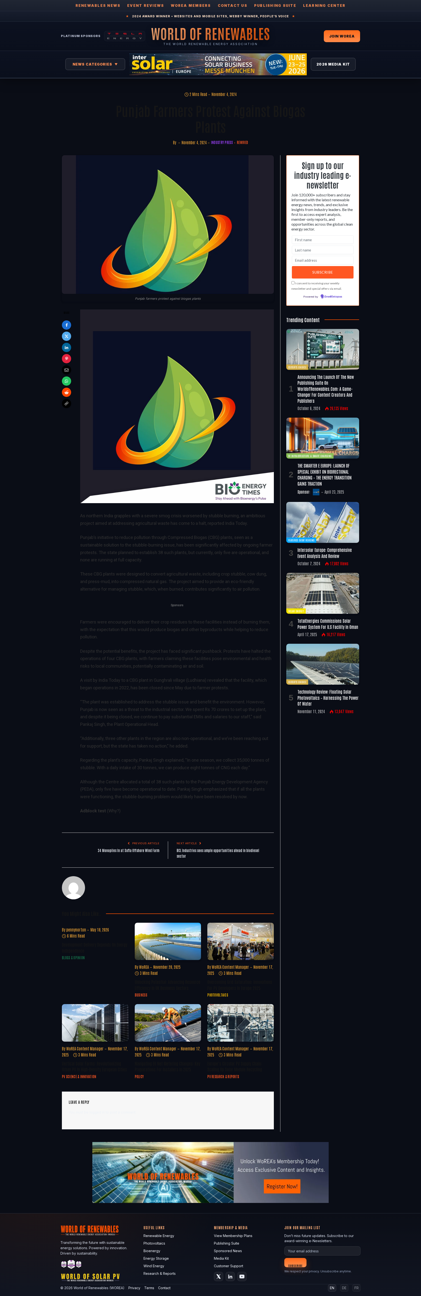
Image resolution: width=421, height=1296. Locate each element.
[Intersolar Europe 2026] (218, 64)
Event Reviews (145, 5)
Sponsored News (228, 1251)
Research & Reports (160, 1273)
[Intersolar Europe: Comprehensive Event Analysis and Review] (322, 522)
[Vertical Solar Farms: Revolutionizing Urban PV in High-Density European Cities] (95, 1022)
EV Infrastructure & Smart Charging (310, 456)
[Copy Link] (66, 403)
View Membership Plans (233, 1236)
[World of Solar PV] (90, 1278)
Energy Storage (156, 1258)
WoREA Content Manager (230, 966)
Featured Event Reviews (301, 540)
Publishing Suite (275, 5)
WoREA (144, 966)
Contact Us (232, 5)
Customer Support (228, 1266)
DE (344, 1288)
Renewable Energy (159, 1236)
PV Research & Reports (223, 1076)
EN (332, 1288)
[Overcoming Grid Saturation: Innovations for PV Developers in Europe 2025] (240, 941)
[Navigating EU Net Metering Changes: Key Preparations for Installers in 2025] (168, 1022)
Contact (164, 1288)
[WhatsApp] (66, 381)
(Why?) (114, 810)
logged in (97, 1112)
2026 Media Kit (333, 64)
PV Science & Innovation (79, 1076)
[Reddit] (66, 392)
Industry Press (222, 142)
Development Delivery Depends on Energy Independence (94, 947)
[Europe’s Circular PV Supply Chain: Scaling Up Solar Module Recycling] (240, 1022)
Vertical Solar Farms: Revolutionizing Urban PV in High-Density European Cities (94, 1066)
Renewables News (98, 5)
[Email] (66, 369)
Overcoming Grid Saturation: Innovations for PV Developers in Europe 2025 (239, 984)
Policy (139, 1076)
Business (141, 995)
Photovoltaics (217, 995)
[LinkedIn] (66, 347)
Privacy (134, 1288)
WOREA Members (191, 5)
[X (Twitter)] (218, 1276)
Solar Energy (296, 611)
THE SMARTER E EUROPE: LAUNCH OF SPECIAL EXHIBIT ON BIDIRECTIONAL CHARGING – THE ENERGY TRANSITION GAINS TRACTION (324, 474)
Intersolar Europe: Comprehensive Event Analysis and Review (324, 552)
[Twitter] (66, 336)
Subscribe (295, 1265)
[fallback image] (210, 1172)
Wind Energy (154, 1266)
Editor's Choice (297, 367)
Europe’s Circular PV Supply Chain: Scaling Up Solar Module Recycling (234, 1066)
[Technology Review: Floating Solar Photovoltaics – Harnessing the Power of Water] (322, 664)
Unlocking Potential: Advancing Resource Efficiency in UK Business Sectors (167, 984)
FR (356, 1288)
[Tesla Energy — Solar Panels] (124, 36)
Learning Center (324, 5)
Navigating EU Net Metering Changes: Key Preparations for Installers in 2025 (167, 1066)
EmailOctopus (333, 297)
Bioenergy (152, 1251)
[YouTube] (242, 1276)
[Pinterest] (66, 358)
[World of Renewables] (71, 1265)
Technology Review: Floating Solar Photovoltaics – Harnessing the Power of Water (328, 697)
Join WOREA (342, 36)
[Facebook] (66, 325)
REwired (242, 142)
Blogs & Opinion (73, 957)
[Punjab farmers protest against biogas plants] (168, 224)
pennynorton (76, 929)
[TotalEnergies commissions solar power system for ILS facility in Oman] (322, 593)
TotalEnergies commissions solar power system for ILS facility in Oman (327, 623)
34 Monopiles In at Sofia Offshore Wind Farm (128, 850)
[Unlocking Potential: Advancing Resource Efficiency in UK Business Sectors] (168, 941)
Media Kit (221, 1258)
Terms (149, 1288)
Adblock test (93, 810)
